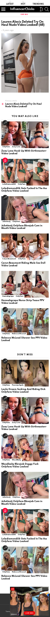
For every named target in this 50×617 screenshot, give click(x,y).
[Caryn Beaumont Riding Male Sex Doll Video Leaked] (25, 246)
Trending (38, 4)
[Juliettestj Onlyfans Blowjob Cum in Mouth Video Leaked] (25, 209)
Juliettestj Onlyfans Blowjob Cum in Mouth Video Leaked (21, 227)
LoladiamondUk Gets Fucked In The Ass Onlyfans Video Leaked (24, 189)
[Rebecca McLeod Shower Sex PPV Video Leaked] (25, 321)
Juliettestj (6, 221)
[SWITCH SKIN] (41, 9)
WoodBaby (16, 460)
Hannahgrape (8, 296)
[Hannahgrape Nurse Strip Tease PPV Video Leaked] (25, 284)
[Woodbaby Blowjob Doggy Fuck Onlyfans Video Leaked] (25, 448)
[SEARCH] (47, 9)
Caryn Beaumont (9, 259)
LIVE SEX (24, 14)
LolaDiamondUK (9, 184)
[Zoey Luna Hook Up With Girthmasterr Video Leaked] (25, 134)
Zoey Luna (16, 147)
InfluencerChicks (22, 9)
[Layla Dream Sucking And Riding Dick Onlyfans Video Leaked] (25, 373)
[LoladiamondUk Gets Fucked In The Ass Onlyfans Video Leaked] (25, 172)
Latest (10, 4)
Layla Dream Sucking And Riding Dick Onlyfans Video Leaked (23, 390)
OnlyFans (6, 147)
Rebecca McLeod (19, 334)
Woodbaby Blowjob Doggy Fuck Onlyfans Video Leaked (19, 465)
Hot (23, 4)
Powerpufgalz (18, 385)
